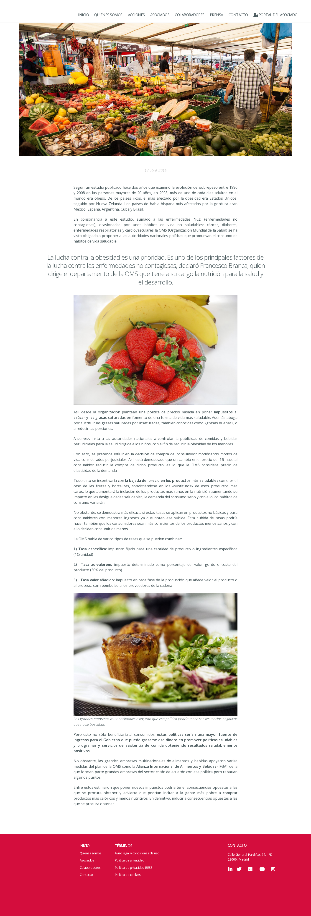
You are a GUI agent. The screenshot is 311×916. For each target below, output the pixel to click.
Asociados (87, 860)
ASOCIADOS (160, 14)
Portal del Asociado (277, 14)
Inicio (85, 845)
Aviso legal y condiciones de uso (137, 853)
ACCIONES (136, 14)
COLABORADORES (189, 14)
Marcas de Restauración (25, 15)
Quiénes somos (91, 853)
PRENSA (216, 14)
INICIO (83, 14)
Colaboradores (90, 867)
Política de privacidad (129, 860)
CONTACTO (238, 14)
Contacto (86, 874)
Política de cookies (128, 874)
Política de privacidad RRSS (134, 867)
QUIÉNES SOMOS (108, 14)
